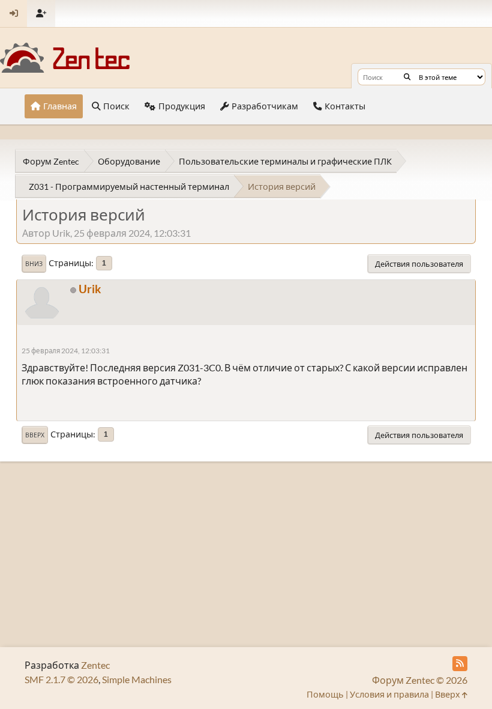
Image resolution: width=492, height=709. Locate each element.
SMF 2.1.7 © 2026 (61, 679)
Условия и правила (389, 694)
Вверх (34, 435)
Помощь (325, 694)
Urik (90, 289)
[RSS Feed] (459, 663)
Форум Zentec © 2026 (419, 680)
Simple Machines (137, 679)
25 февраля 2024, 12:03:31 (66, 350)
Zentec (95, 665)
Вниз (34, 263)
